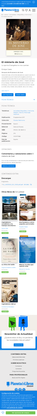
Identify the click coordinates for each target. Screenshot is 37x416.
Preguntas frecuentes (18, 371)
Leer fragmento (7, 94)
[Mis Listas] (26, 10)
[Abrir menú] (33, 10)
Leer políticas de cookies (15, 407)
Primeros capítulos (18, 359)
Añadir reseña (20, 94)
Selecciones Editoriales (18, 357)
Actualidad (16, 111)
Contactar (19, 368)
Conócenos (18, 366)
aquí (3, 5)
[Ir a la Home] (2, 14)
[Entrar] (29, 10)
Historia (21, 112)
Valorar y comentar (8, 166)
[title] (20, 384)
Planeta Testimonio (19, 120)
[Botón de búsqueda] (23, 10)
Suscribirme (18, 345)
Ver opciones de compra (20, 413)
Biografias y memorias (27, 111)
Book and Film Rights (18, 377)
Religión (15, 112)
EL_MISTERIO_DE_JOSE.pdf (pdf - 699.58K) (16, 184)
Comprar (5, 233)
